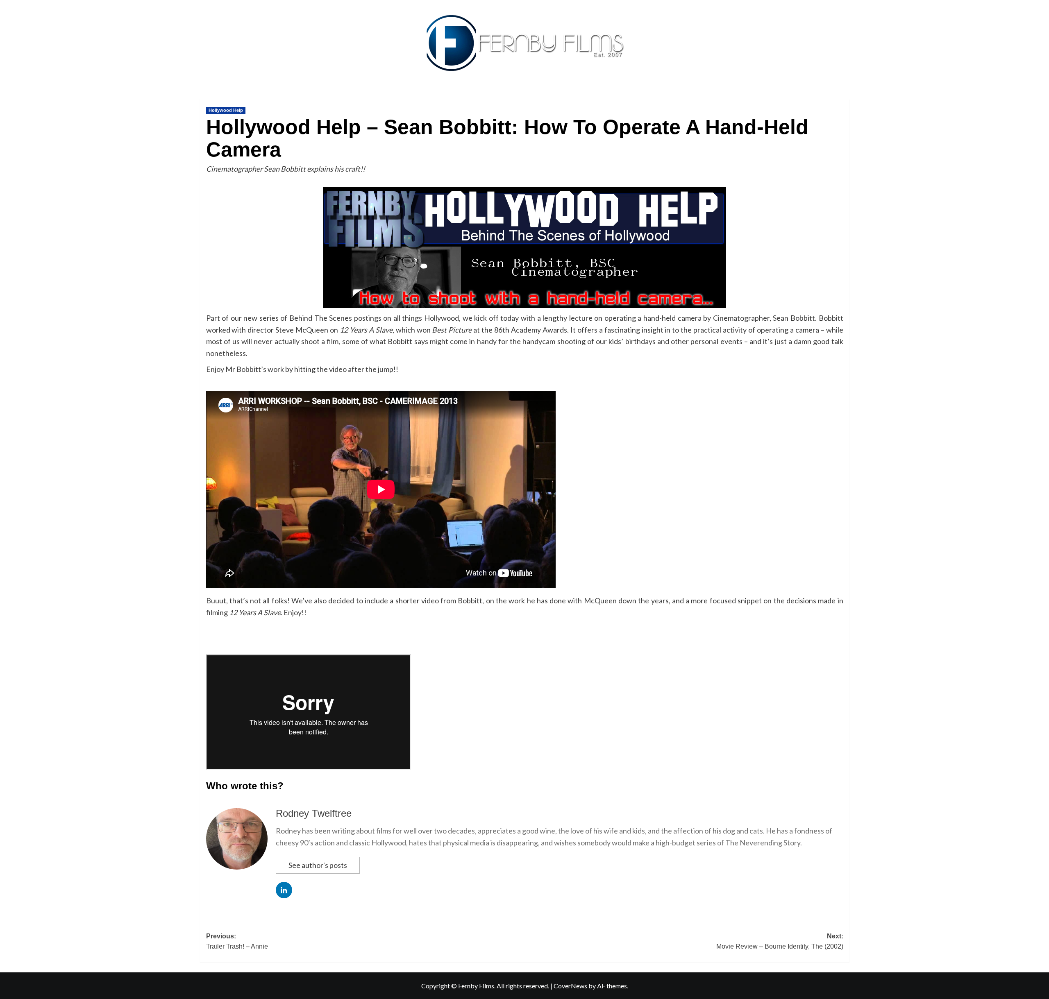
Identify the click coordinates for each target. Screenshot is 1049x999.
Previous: (237, 941)
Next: (779, 941)
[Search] (844, 97)
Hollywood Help (226, 110)
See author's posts (317, 865)
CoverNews (570, 986)
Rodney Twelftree (314, 813)
